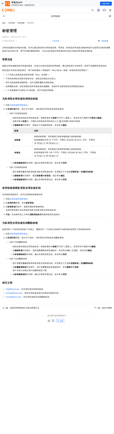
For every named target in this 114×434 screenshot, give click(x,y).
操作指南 (21, 23)
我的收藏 (104, 41)
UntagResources (13, 296)
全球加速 (11, 23)
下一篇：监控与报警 (103, 307)
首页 (4, 23)
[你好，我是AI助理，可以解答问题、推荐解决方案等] (98, 10)
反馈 (61, 320)
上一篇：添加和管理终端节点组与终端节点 (20, 307)
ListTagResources (14, 292)
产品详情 (55, 41)
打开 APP (106, 3)
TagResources (12, 289)
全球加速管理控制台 (19, 105)
